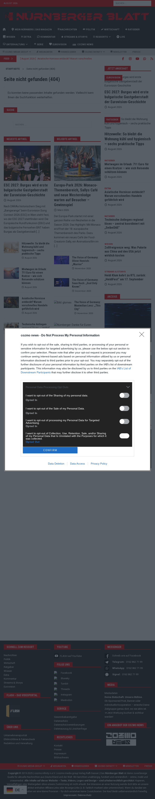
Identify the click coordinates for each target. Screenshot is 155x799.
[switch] (124, 395)
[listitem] (77, 387)
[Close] (142, 335)
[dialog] (77, 399)
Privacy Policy (99, 463)
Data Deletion (56, 463)
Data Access (77, 463)
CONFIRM (50, 450)
